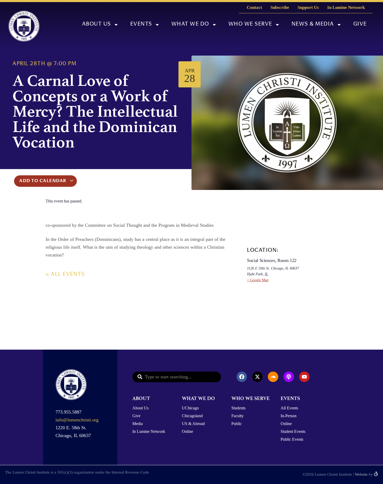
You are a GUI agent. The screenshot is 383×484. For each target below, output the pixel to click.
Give (360, 24)
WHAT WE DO (198, 398)
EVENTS (290, 398)
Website (361, 474)
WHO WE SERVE (250, 398)
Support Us (308, 7)
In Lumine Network (346, 7)
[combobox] (176, 377)
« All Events (65, 274)
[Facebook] (242, 377)
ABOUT (141, 398)
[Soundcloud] (273, 377)
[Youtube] (304, 377)
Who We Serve (250, 24)
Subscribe (279, 7)
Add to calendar (43, 181)
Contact (254, 7)
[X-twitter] (257, 377)
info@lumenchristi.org (76, 419)
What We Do (190, 24)
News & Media (313, 24)
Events (141, 24)
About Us (96, 24)
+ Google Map (257, 280)
